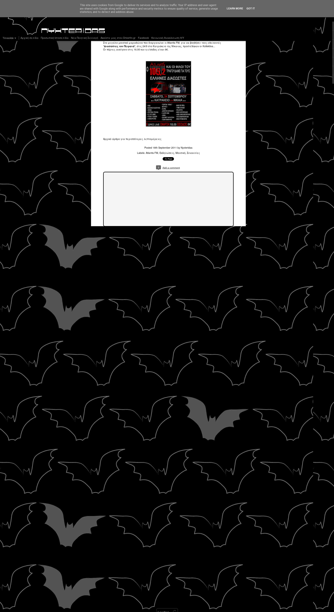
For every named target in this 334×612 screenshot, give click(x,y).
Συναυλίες (193, 153)
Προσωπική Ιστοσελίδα (55, 38)
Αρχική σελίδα (29, 38)
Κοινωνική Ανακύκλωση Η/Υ (167, 38)
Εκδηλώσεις (167, 153)
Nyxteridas (186, 147)
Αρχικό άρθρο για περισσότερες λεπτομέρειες (132, 139)
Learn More (235, 8)
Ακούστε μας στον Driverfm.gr (118, 38)
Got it (250, 8)
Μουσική (180, 153)
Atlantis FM (173, 42)
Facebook (143, 38)
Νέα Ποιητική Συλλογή (84, 38)
